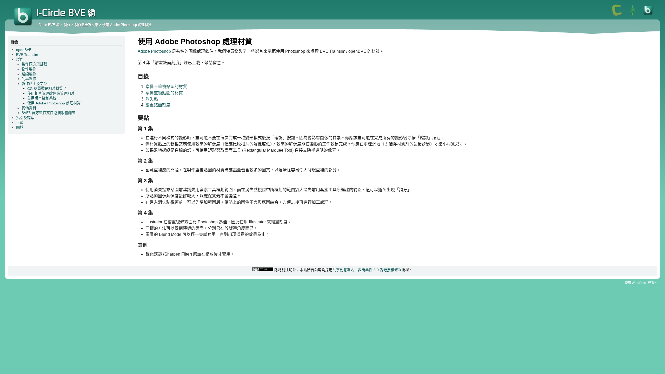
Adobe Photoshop (154, 51)
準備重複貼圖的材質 (164, 93)
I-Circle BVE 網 (23, 17)
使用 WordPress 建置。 (641, 283)
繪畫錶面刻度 (157, 105)
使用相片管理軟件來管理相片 (51, 93)
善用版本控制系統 (41, 98)
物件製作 (29, 69)
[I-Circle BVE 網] (648, 16)
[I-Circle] (616, 16)
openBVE (23, 50)
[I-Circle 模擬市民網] (632, 16)
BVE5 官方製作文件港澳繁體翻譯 (48, 113)
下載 (19, 123)
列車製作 (29, 79)
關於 (19, 127)
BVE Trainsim (27, 54)
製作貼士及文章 (86, 25)
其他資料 (29, 108)
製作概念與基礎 (34, 64)
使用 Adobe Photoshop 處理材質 (126, 25)
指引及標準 (25, 118)
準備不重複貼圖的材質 (166, 86)
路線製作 (29, 74)
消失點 (151, 99)
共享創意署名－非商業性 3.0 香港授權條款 (367, 270)
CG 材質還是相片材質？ (46, 88)
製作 (67, 25)
